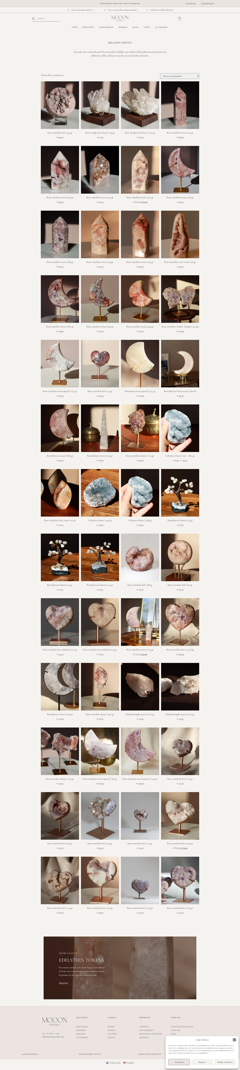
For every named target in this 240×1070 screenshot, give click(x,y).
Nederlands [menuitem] (115, 1062)
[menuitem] (190, 3)
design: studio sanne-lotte (150, 1054)
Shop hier (63, 982)
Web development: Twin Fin (90, 1054)
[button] (234, 1039)
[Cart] (180, 18)
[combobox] (45, 18)
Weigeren (202, 1062)
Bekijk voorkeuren (225, 1062)
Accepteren (179, 1062)
